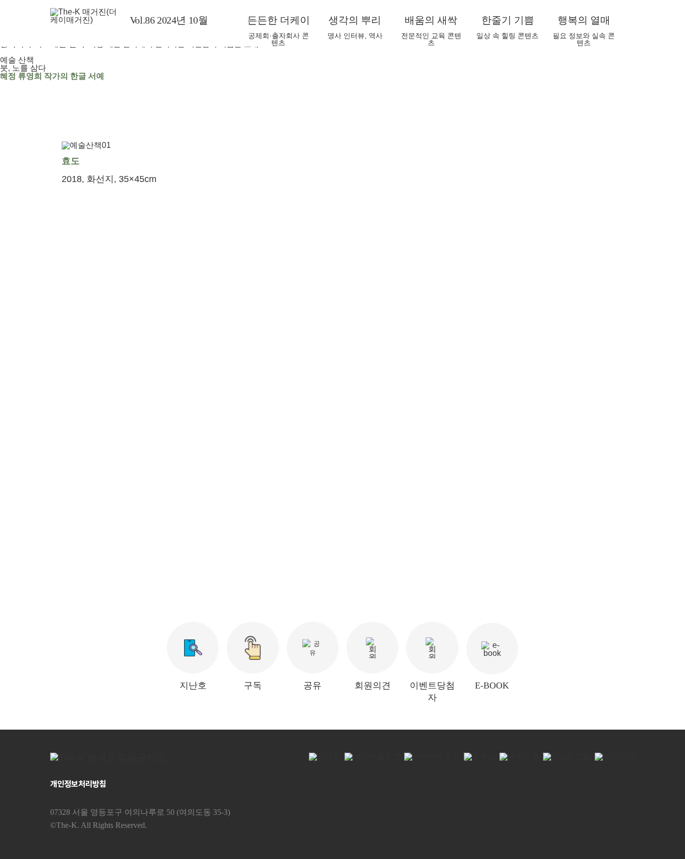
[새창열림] (125, 758)
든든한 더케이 (278, 20)
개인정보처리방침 (78, 784)
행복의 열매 (584, 20)
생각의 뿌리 (354, 20)
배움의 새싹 (431, 20)
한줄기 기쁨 (507, 20)
